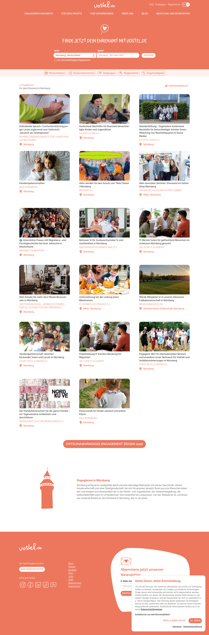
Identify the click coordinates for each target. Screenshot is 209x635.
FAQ (151, 4)
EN (184, 4)
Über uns (127, 13)
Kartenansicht (178, 86)
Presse (71, 566)
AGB (70, 579)
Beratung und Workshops (173, 13)
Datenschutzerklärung (192, 627)
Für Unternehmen (101, 13)
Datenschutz (74, 583)
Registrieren (174, 4)
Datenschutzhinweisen (151, 609)
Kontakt (72, 570)
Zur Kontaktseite (32, 569)
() (104, 444)
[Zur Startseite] (104, 4)
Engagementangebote (39, 13)
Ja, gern (195, 620)
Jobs (71, 576)
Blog (145, 13)
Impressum (74, 586)
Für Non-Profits (71, 13)
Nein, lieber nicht (174, 620)
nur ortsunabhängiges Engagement (73, 60)
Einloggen (160, 4)
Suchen (149, 55)
